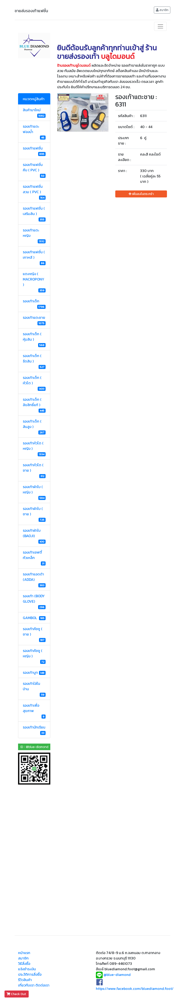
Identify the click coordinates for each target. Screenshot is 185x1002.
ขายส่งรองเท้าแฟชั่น (31, 11)
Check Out (18, 994)
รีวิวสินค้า (25, 979)
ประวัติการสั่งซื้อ (30, 974)
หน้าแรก (24, 952)
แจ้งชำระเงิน (27, 969)
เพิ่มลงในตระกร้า (142, 194)
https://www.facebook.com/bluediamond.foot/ (134, 988)
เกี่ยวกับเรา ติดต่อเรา (33, 985)
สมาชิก (163, 10)
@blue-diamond (117, 974)
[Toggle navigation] (160, 26)
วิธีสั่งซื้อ (24, 963)
